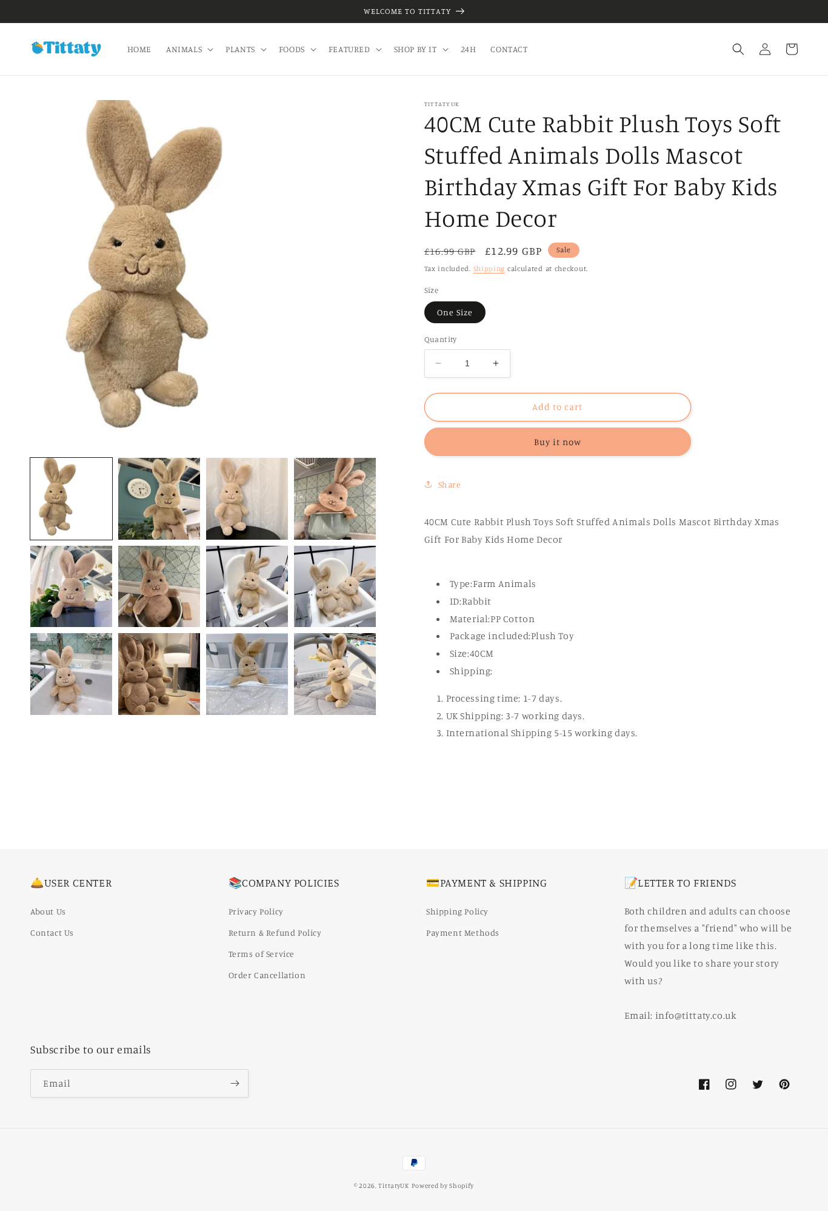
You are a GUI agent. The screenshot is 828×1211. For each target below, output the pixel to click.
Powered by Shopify (443, 1185)
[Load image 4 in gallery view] (335, 499)
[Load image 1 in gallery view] (71, 499)
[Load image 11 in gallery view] (247, 674)
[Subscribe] (234, 1083)
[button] (188, 49)
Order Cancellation (267, 975)
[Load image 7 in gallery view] (247, 587)
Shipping (489, 268)
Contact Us (52, 932)
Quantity (440, 339)
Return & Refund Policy (275, 932)
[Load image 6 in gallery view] (159, 587)
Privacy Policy (256, 911)
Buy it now (557, 441)
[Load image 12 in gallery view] (335, 674)
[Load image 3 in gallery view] (247, 499)
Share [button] (449, 484)
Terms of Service (262, 953)
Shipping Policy (457, 911)
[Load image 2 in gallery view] (159, 499)
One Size (455, 312)
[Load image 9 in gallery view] (71, 674)
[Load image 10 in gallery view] (159, 674)
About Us (48, 911)
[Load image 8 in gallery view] (335, 587)
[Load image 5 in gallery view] (71, 587)
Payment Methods (462, 932)
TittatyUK (393, 1185)
